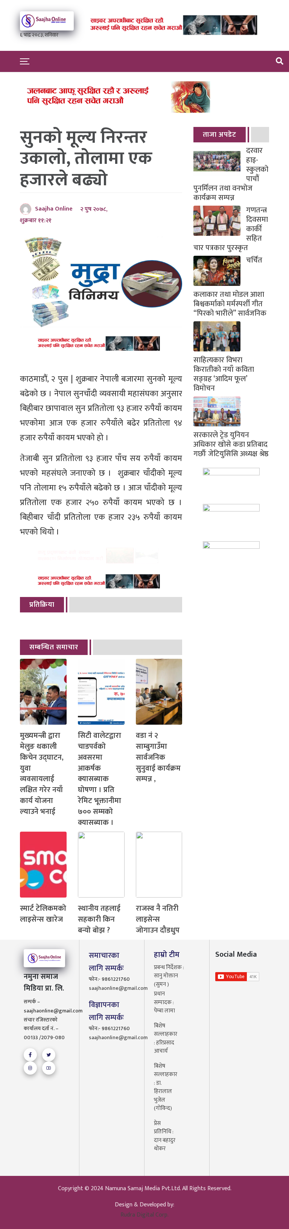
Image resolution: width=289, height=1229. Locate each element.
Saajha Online (54, 209)
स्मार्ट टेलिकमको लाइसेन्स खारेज (43, 914)
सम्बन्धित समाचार (53, 647)
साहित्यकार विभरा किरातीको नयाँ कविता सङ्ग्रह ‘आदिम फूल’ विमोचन (223, 373)
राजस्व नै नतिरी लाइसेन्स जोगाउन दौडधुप (157, 919)
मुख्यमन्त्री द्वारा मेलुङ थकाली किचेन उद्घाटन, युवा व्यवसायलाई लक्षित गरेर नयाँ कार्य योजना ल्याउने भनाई (42, 773)
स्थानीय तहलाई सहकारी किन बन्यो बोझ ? (99, 919)
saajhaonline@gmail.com (112, 988)
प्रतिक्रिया (42, 605)
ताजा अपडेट (219, 134)
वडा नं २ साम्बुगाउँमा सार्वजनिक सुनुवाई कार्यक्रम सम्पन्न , (158, 757)
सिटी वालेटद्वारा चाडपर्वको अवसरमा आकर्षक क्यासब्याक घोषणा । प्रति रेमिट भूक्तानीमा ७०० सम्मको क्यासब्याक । (99, 779)
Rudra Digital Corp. (144, 1215)
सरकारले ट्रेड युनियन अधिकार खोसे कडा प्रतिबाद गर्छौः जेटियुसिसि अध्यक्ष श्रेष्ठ (231, 444)
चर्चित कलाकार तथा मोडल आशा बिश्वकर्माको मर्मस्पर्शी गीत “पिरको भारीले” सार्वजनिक (229, 287)
